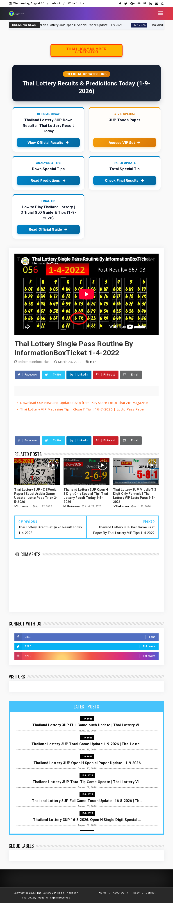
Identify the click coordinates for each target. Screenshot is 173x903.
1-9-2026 (87, 718)
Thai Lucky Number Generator (86, 50)
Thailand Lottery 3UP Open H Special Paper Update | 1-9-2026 (50, 25)
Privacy (135, 893)
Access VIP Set (122, 142)
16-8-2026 (110, 25)
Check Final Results (122, 180)
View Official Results (45, 142)
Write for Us (76, 3)
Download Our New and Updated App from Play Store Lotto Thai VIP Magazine (84, 402)
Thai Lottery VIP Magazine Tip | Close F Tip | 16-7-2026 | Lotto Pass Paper (82, 409)
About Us (118, 893)
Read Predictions (45, 180)
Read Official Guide (45, 229)
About (56, 3)
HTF (93, 362)
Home (103, 893)
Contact (150, 893)
